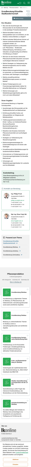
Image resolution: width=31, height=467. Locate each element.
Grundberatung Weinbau (10, 247)
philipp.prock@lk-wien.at (17, 200)
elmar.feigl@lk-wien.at (17, 221)
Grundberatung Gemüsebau (11, 255)
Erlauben (15, 464)
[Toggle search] (24, 3)
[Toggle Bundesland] (19, 3)
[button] (29, 3)
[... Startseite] (6, 3)
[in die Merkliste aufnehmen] (29, 14)
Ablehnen (16, 459)
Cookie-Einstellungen (22, 452)
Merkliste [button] (19, 18)
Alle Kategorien (6, 279)
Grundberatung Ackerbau (10, 251)
